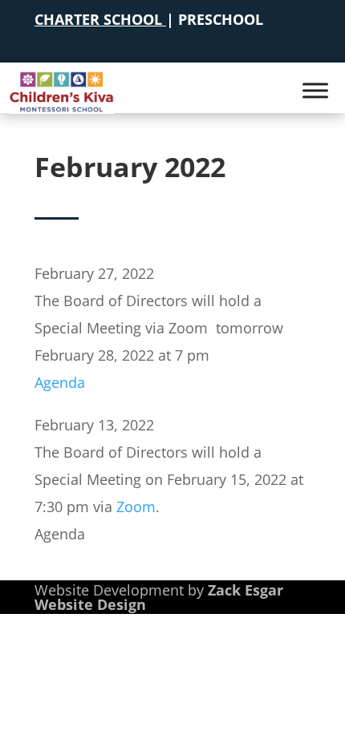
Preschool (220, 19)
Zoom (136, 506)
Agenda (59, 382)
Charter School (98, 19)
